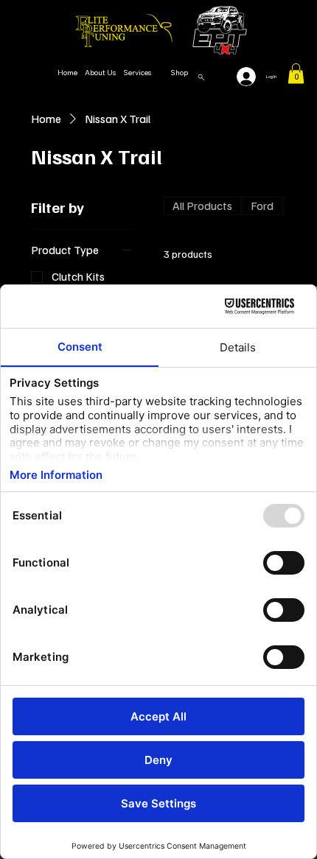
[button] (296, 73)
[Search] (201, 77)
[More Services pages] (159, 73)
